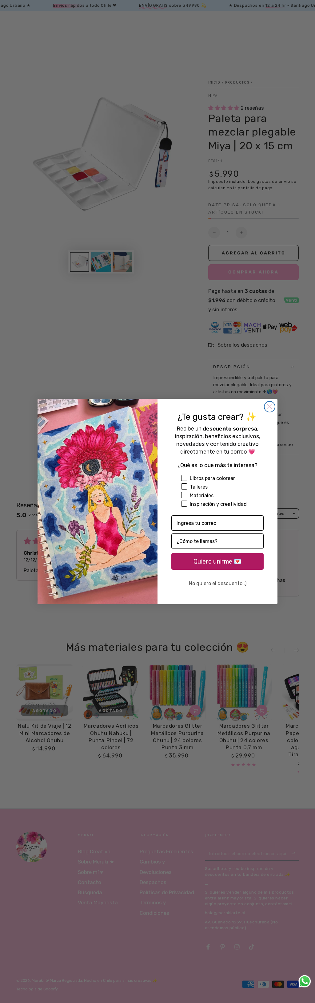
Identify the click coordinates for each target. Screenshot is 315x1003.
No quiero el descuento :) (217, 583)
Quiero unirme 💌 (217, 561)
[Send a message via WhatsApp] (304, 981)
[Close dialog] (269, 406)
